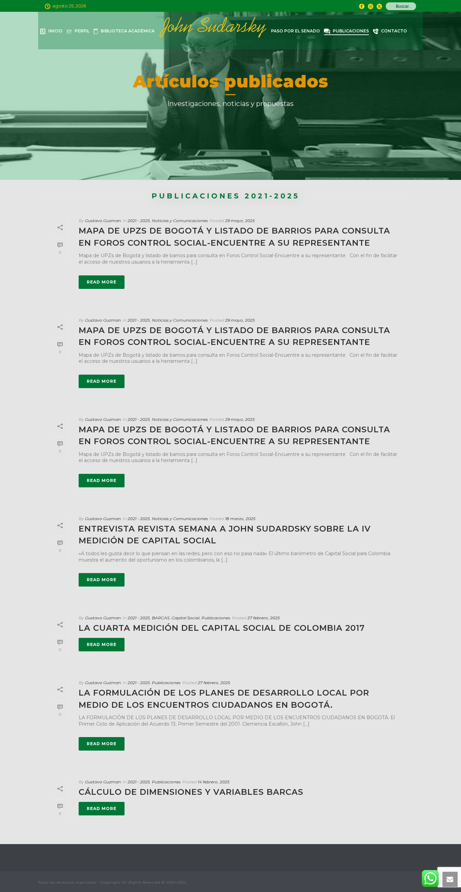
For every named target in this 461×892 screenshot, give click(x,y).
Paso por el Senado (295, 30)
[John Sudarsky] (213, 30)
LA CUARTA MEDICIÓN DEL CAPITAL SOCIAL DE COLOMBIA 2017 (222, 628)
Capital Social (185, 617)
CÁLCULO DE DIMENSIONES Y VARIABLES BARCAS (191, 792)
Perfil (82, 30)
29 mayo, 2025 (240, 220)
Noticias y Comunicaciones (180, 220)
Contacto (394, 30)
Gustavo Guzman (103, 220)
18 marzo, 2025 (240, 518)
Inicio (55, 30)
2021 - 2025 (139, 220)
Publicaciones (351, 30)
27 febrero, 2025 (263, 617)
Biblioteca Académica (128, 30)
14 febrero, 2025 (213, 781)
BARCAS (160, 617)
